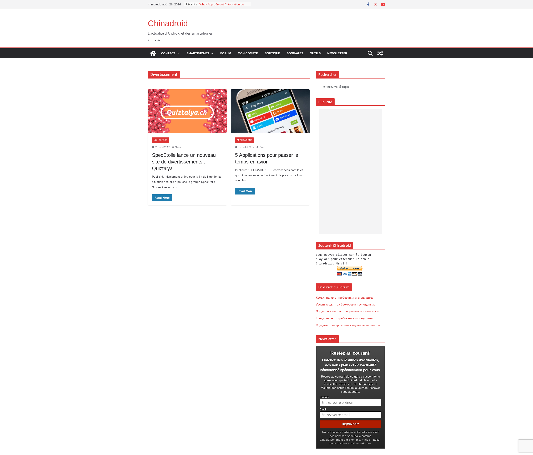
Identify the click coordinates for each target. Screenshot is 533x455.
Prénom (324, 397)
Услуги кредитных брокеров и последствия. (345, 304)
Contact (168, 53)
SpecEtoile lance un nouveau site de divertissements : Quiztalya (184, 161)
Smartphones (198, 53)
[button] (177, 53)
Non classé (160, 140)
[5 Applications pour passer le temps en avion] (270, 111)
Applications (244, 140)
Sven (178, 147)
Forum (225, 53)
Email (323, 409)
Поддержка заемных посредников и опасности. (348, 311)
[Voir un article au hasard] (380, 53)
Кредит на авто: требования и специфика (344, 297)
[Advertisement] (350, 171)
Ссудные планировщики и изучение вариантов (348, 325)
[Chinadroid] (153, 53)
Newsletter (337, 53)
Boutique (272, 53)
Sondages (295, 53)
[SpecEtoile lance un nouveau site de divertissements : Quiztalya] (187, 111)
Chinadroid (168, 23)
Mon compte (248, 53)
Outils (315, 53)
